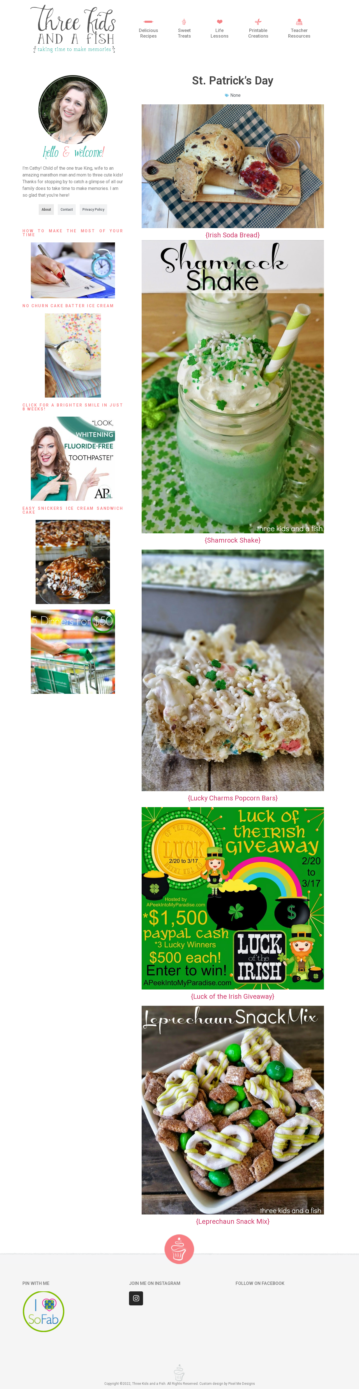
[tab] (46, 209)
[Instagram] (136, 1298)
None (235, 95)
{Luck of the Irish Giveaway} (232, 996)
